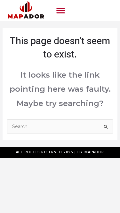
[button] (60, 11)
